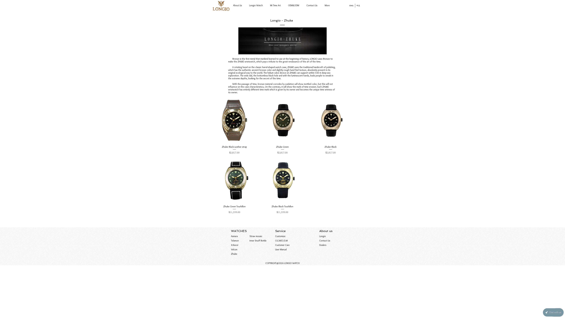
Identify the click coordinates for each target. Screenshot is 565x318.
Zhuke (234, 253)
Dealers (322, 245)
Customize (280, 236)
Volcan (234, 249)
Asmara (234, 236)
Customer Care (282, 245)
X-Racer (234, 245)
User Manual (281, 249)
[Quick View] (234, 120)
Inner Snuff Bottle (258, 240)
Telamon (235, 240)
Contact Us (324, 240)
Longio (322, 236)
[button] (256, 5)
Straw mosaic (256, 236)
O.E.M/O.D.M (281, 240)
